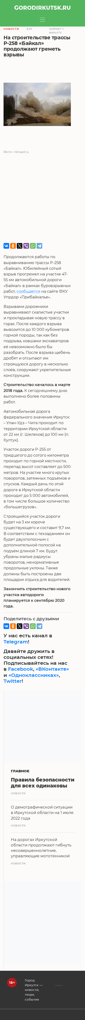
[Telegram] (39, 246)
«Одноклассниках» (33, 675)
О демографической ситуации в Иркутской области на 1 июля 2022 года (42, 812)
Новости (11, 29)
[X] (19, 246)
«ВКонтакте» (52, 669)
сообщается (28, 291)
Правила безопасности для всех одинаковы (42, 783)
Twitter (13, 681)
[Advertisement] (42, 200)
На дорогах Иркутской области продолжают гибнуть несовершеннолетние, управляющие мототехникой (41, 847)
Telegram (16, 642)
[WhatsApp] (33, 246)
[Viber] (26, 246)
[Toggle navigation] (42, 19)
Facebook (20, 669)
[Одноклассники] (13, 246)
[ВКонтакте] (6, 246)
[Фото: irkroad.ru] (37, 105)
